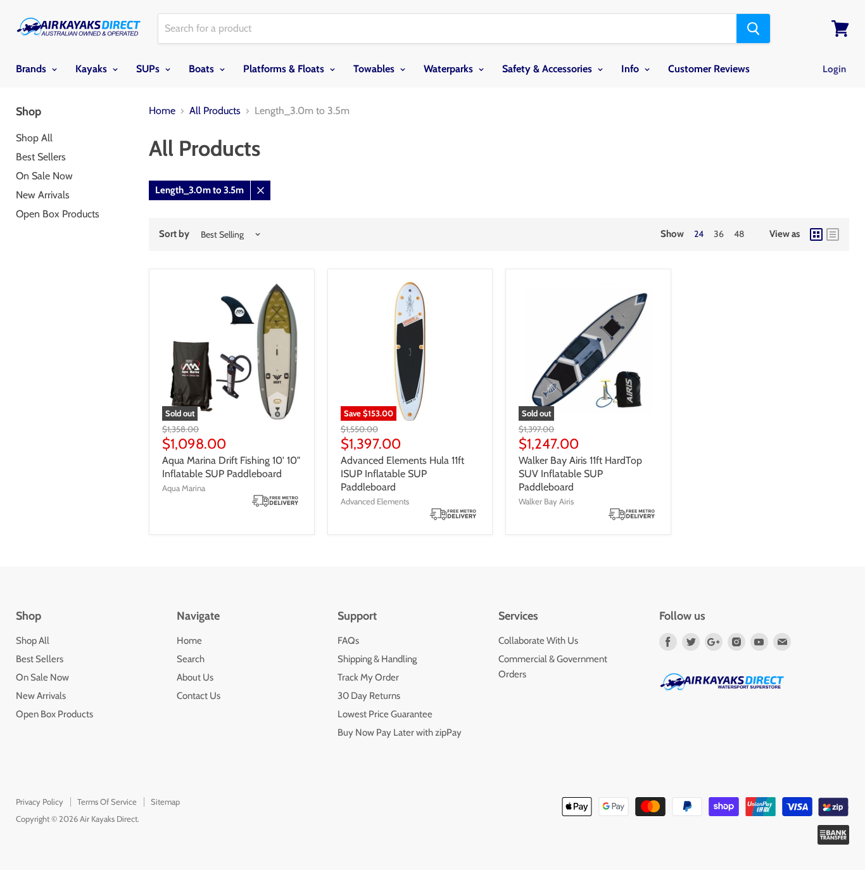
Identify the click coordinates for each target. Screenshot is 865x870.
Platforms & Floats (285, 69)
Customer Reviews (709, 69)
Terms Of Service (107, 801)
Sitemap (165, 801)
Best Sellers (41, 157)
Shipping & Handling (377, 659)
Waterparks (450, 69)
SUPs (149, 69)
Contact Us (198, 695)
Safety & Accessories (548, 69)
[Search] (753, 28)
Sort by (174, 234)
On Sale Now (44, 176)
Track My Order (368, 677)
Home (162, 111)
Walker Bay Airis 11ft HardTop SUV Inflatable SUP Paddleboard (580, 473)
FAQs (348, 640)
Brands (32, 69)
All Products (215, 111)
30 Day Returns (369, 695)
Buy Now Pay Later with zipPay (400, 732)
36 (719, 234)
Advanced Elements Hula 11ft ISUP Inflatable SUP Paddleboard (402, 473)
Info (631, 69)
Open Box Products (57, 214)
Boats (203, 69)
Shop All (34, 138)
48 (739, 234)
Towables (375, 69)
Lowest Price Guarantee (385, 714)
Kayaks (92, 69)
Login (834, 69)
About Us (195, 677)
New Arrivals (43, 195)
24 (699, 234)
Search (191, 659)
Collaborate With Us (538, 640)
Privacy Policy (39, 801)
